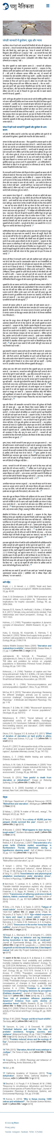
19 (4, 1099)
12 (4, 1019)
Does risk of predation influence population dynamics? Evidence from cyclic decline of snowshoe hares (27, 1001)
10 (4, 935)
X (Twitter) (39, 1132)
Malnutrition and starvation (15, 804)
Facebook (24, 1132)
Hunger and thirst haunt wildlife (36, 1019)
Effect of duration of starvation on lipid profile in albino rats (27, 736)
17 (4, 1073)
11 (4, 958)
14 (4, 1050)
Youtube (8, 1132)
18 (4, 1083)
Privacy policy (10, 1127)
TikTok (31, 1132)
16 (4, 1068)
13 (4, 1027)
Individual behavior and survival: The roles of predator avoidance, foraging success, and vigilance (27, 1031)
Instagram (16, 1132)
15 (4, 1060)
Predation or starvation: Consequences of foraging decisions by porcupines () (27, 990)
